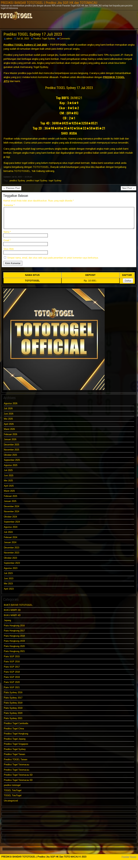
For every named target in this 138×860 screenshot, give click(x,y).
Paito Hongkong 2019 (14, 641)
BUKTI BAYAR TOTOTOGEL (18, 605)
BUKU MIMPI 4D (12, 615)
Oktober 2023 (10, 558)
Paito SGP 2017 (12, 667)
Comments (65, 38)
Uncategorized (11, 800)
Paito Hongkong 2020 (14, 646)
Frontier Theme (129, 856)
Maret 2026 (9, 429)
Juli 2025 (8, 470)
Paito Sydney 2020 (13, 713)
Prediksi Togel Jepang (14, 739)
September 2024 (12, 521)
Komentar (9, 205)
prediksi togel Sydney (36, 180)
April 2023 (9, 589)
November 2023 (11, 552)
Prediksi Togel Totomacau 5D (18, 775)
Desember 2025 (11, 444)
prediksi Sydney (17, 180)
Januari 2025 (10, 501)
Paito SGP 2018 (12, 672)
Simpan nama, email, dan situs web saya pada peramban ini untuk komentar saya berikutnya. (53, 257)
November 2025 (11, 449)
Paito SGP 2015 (12, 656)
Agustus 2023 (10, 568)
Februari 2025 (10, 496)
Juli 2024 (8, 532)
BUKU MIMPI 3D (12, 610)
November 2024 (11, 511)
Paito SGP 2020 (12, 682)
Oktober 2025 (10, 455)
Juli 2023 (8, 573)
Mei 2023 (8, 583)
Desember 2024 (11, 506)
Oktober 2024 (10, 516)
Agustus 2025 (10, 465)
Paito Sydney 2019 (13, 708)
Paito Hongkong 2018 (14, 636)
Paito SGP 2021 (12, 687)
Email (7, 240)
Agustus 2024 (10, 527)
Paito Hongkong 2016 (14, 625)
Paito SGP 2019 (12, 677)
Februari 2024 (10, 537)
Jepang (7, 620)
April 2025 (9, 486)
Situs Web (9, 249)
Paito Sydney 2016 (13, 692)
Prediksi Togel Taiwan (14, 754)
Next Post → (128, 188)
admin (9, 38)
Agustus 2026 (10, 403)
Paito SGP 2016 (12, 661)
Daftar (128, 280)
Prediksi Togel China (14, 728)
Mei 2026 (8, 419)
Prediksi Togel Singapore (16, 744)
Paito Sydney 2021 (13, 718)
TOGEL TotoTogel (12, 790)
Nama (7, 232)
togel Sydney (55, 180)
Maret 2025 (9, 491)
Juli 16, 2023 (22, 38)
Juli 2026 (8, 408)
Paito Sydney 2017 (13, 697)
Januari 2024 (10, 542)
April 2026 (9, 424)
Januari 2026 (10, 439)
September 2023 (12, 563)
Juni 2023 (8, 578)
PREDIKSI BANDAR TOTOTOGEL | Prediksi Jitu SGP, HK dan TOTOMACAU (49, 3)
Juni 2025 (8, 475)
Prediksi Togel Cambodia (16, 723)
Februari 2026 (10, 434)
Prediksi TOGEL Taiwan (16, 759)
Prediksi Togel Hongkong (16, 733)
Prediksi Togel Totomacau (16, 764)
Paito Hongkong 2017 (14, 630)
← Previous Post (11, 188)
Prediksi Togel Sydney (44, 38)
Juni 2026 (8, 413)
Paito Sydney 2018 (13, 702)
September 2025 (12, 460)
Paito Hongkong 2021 (14, 651)
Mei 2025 (8, 480)
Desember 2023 (11, 547)
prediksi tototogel (12, 785)
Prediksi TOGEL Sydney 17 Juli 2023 (33, 34)
